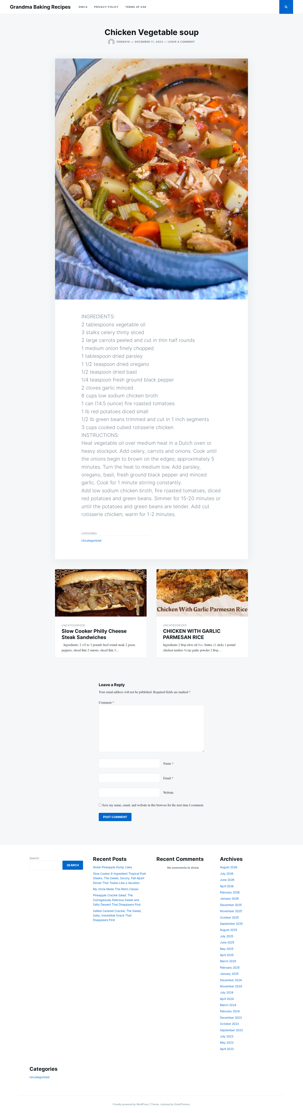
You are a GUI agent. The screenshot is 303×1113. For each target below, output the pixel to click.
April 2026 (227, 886)
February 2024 (230, 1011)
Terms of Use (135, 6)
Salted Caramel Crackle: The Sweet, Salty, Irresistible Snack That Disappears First (117, 915)
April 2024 (227, 999)
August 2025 (228, 930)
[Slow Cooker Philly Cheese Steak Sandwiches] (101, 593)
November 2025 (231, 911)
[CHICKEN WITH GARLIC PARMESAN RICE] (202, 593)
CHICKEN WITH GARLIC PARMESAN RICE (192, 634)
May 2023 (227, 1042)
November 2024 (231, 986)
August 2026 (228, 867)
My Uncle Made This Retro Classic (116, 889)
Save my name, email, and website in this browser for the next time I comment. (153, 805)
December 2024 (231, 980)
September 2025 (231, 923)
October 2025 (229, 917)
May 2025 (227, 948)
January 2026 (229, 898)
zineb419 (123, 41)
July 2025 (226, 936)
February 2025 (230, 967)
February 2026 (230, 892)
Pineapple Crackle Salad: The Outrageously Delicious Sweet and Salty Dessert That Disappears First (117, 899)
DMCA (83, 6)
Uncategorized (91, 540)
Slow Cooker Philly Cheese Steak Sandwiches (94, 634)
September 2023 (231, 1030)
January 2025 (229, 973)
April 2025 (227, 955)
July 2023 (226, 1036)
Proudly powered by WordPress (131, 1104)
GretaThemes (182, 1104)
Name (168, 763)
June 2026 (227, 879)
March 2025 (228, 961)
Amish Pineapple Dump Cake (112, 867)
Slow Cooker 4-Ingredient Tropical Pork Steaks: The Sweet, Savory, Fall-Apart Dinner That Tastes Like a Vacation (119, 878)
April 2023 (227, 1049)
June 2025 (227, 942)
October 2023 (229, 1023)
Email (168, 778)
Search (34, 858)
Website (168, 792)
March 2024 (228, 1005)
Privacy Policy (106, 6)
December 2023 (231, 1017)
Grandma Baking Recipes (40, 7)
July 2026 (226, 873)
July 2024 (226, 992)
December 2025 (231, 905)
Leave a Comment (181, 41)
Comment (106, 702)
